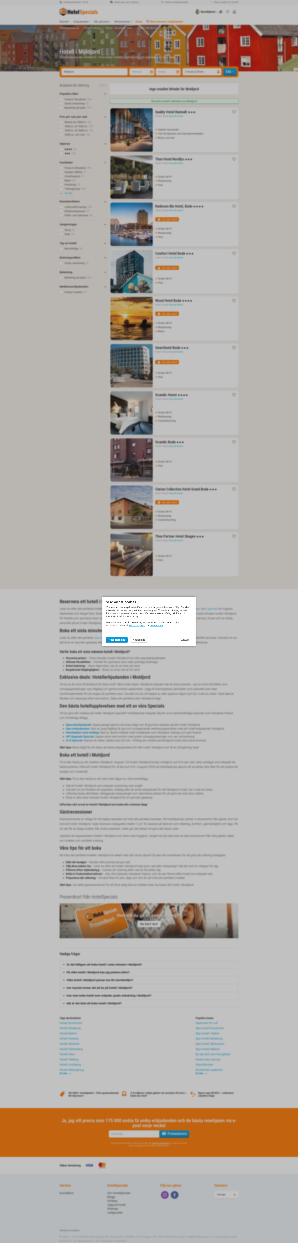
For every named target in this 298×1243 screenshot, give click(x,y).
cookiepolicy (156, 625)
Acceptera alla (117, 639)
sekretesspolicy (137, 625)
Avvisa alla (139, 640)
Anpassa (185, 639)
